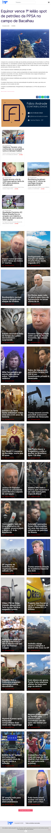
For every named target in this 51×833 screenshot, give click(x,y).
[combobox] (25, 2)
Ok (25, 831)
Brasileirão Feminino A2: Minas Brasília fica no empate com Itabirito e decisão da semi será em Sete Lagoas (13, 199)
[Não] (49, 829)
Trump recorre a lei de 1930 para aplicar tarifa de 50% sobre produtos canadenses (12, 166)
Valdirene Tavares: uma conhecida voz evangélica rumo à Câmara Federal (12, 133)
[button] (49, 2)
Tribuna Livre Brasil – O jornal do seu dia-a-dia (7, 91)
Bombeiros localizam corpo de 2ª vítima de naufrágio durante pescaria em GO (37, 166)
